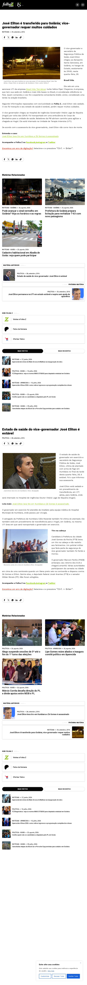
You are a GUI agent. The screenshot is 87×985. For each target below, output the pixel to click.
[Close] (80, 963)
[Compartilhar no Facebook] (4, 37)
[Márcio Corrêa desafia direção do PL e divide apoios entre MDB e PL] (22, 671)
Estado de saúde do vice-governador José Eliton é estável (42, 276)
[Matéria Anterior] (9, 275)
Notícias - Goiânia (9, 208)
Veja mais (51, 971)
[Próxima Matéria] (78, 294)
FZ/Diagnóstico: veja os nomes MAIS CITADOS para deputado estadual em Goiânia (41, 373)
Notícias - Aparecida (20, 383)
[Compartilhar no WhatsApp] (13, 37)
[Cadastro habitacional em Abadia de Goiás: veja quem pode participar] (22, 233)
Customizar (45, 976)
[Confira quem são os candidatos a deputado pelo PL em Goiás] (6, 395)
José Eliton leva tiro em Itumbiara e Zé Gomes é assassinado (30, 136)
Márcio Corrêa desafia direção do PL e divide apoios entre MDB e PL (21, 692)
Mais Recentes (64, 351)
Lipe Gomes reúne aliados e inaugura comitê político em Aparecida (64, 653)
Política (20, 273)
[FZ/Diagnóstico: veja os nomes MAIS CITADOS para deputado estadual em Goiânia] (6, 810)
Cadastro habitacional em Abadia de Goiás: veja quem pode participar (21, 254)
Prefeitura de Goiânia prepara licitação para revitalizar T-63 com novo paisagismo (63, 213)
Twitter (51, 142)
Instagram (41, 142)
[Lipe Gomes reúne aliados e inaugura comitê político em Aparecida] (65, 632)
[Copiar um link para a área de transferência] (21, 37)
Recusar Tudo (59, 976)
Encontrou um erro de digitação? (17, 148)
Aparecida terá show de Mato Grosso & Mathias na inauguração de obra (37, 362)
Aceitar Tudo (73, 976)
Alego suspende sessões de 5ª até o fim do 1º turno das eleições (21, 653)
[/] (77, 5)
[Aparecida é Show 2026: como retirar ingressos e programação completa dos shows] (6, 822)
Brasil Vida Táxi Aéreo (36, 89)
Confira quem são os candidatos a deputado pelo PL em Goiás (34, 397)
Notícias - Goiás (8, 249)
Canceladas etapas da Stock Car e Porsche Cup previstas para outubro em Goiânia (40, 408)
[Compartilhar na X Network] (8, 37)
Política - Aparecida (53, 648)
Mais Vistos (23, 351)
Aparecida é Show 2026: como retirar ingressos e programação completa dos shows (42, 385)
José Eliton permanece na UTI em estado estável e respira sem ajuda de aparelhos (39, 295)
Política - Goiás (18, 371)
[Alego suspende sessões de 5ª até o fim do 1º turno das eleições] (22, 632)
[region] (59, 971)
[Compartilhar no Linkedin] (17, 37)
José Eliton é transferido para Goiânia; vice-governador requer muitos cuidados (40, 733)
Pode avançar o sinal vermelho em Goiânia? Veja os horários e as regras (21, 212)
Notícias (5, 32)
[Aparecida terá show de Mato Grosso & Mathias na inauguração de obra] (6, 360)
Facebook (30, 142)
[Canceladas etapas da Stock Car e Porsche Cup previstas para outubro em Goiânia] (6, 407)
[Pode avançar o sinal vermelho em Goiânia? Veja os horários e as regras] (22, 192)
